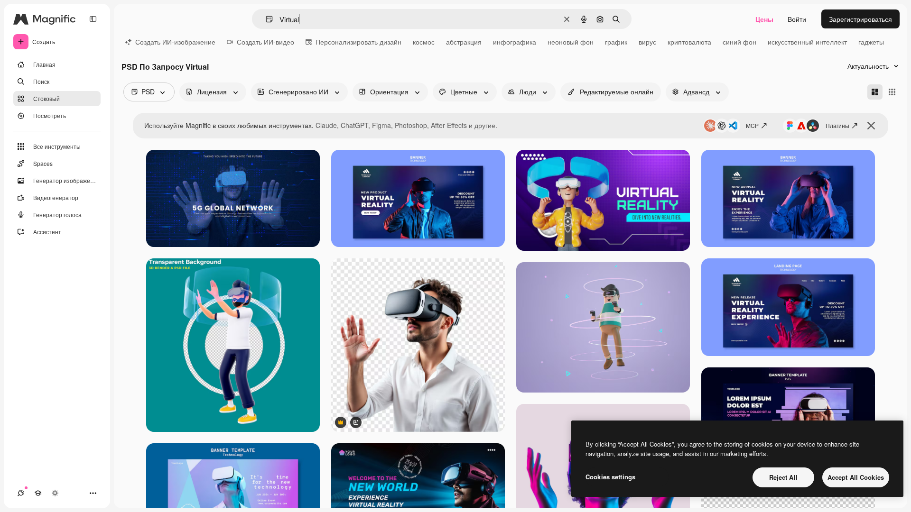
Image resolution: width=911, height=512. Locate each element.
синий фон (739, 41)
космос (424, 41)
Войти (797, 19)
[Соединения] (20, 493)
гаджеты (871, 41)
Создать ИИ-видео (265, 41)
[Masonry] (875, 92)
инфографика (514, 41)
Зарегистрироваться (860, 19)
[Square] (892, 92)
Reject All (783, 477)
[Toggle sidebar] (93, 19)
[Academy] (38, 493)
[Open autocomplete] (265, 19)
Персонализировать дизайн (358, 41)
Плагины (837, 125)
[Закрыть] (871, 125)
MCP (752, 125)
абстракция (464, 41)
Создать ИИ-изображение (175, 41)
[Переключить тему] (55, 493)
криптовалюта (689, 41)
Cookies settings (610, 476)
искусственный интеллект (807, 41)
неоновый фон (571, 41)
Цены (764, 19)
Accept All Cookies (855, 477)
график (616, 41)
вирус (647, 41)
